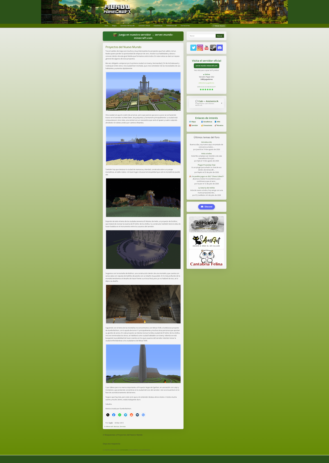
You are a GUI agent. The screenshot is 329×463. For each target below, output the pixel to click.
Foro (106, 26)
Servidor (123, 426)
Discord (208, 207)
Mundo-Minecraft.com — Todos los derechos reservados (21, 457)
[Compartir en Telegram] (125, 415)
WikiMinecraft (171, 26)
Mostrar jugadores (207, 83)
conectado (124, 450)
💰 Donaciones (206, 125)
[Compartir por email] (137, 415)
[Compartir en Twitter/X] (108, 415)
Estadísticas (158, 26)
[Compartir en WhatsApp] (119, 415)
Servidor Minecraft (127, 26)
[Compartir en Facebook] (113, 415)
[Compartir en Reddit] (131, 415)
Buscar (219, 36)
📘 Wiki (217, 122)
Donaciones (185, 26)
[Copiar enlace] (143, 415)
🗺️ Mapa (192, 122)
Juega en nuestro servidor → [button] (145, 36)
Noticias (116, 426)
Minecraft (109, 426)
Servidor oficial (144, 26)
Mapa (114, 26)
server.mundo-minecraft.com (206, 66)
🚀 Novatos (218, 125)
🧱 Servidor (193, 125)
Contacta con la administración (317, 457)
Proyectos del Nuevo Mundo (123, 47)
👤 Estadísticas (206, 122)
